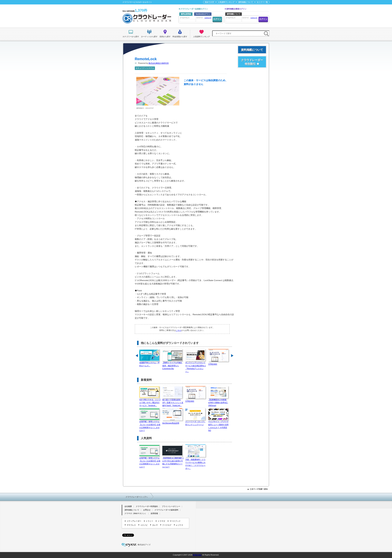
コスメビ (144, 525)
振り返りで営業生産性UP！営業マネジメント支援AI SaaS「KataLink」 (172, 403)
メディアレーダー (134, 521)
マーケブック (175, 521)
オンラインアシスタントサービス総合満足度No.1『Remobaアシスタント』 (195, 367)
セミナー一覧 (262, 2)
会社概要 (128, 506)
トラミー (149, 521)
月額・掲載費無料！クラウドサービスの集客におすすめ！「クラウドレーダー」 (195, 464)
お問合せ (147, 510)
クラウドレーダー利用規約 (147, 506)
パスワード (203, 18)
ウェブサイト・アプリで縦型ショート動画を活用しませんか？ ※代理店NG (218, 426)
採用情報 (154, 513)
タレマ (155, 525)
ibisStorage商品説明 (170, 423)
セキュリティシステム (145, 68)
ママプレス (131, 525)
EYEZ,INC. (197, 555)
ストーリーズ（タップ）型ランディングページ (195, 423)
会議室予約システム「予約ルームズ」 (149, 364)
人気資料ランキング (226, 2)
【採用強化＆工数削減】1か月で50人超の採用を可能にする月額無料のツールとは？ (173, 462)
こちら (178, 330)
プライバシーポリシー (171, 506)
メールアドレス (184, 18)
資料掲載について (245, 2)
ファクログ (166, 525)
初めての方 (209, 2)
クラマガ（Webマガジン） (135, 513)
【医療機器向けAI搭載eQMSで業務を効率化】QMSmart (218, 403)
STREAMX (212, 364)
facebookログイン (203, 14)
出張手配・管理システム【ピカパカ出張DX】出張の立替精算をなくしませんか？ (149, 426)
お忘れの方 (208, 18)
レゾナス (179, 525)
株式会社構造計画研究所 (159, 63)
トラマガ (161, 521)
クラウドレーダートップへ (137, 497)
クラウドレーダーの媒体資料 (166, 510)
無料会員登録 (186, 14)
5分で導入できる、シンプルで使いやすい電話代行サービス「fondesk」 (150, 403)
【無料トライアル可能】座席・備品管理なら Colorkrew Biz (172, 366)
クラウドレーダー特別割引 (252, 61)
